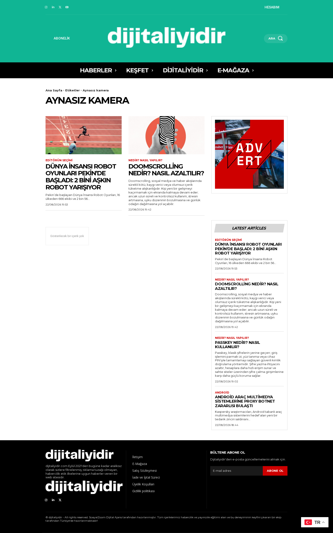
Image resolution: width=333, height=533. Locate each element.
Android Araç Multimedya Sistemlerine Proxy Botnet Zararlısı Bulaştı (245, 401)
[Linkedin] (53, 7)
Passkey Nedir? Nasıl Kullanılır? (237, 344)
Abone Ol (275, 470)
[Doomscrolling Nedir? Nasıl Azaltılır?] (166, 135)
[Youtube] (67, 7)
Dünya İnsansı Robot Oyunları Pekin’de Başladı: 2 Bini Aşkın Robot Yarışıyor (81, 176)
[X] (60, 7)
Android (222, 392)
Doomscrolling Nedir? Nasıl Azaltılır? (166, 169)
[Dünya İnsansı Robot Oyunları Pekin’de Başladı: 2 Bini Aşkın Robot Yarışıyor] (84, 135)
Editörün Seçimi (59, 160)
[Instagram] (46, 7)
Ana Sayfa (54, 90)
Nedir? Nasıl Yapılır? (145, 160)
